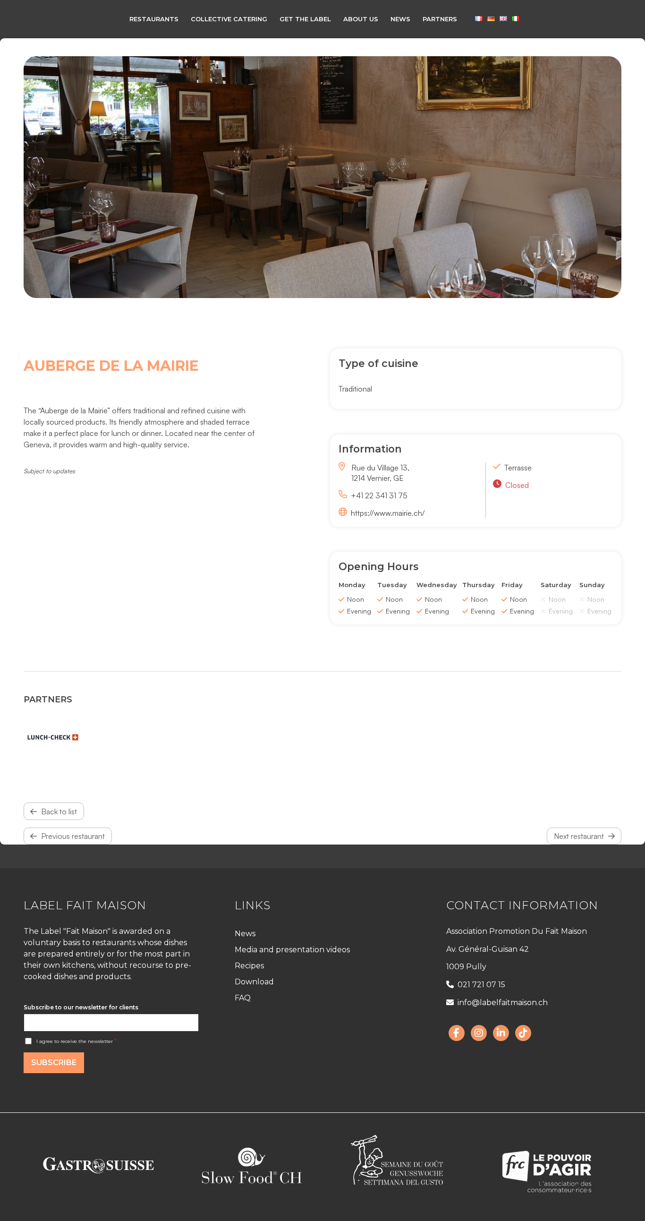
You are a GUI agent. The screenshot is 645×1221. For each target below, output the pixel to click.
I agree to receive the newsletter (76, 1041)
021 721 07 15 (481, 984)
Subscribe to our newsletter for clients (81, 1007)
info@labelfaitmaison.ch (503, 1002)
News (245, 933)
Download (254, 981)
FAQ (243, 997)
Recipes (249, 965)
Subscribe (53, 1062)
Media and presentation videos (292, 949)
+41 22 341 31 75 (379, 495)
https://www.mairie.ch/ (388, 513)
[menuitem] (154, 19)
